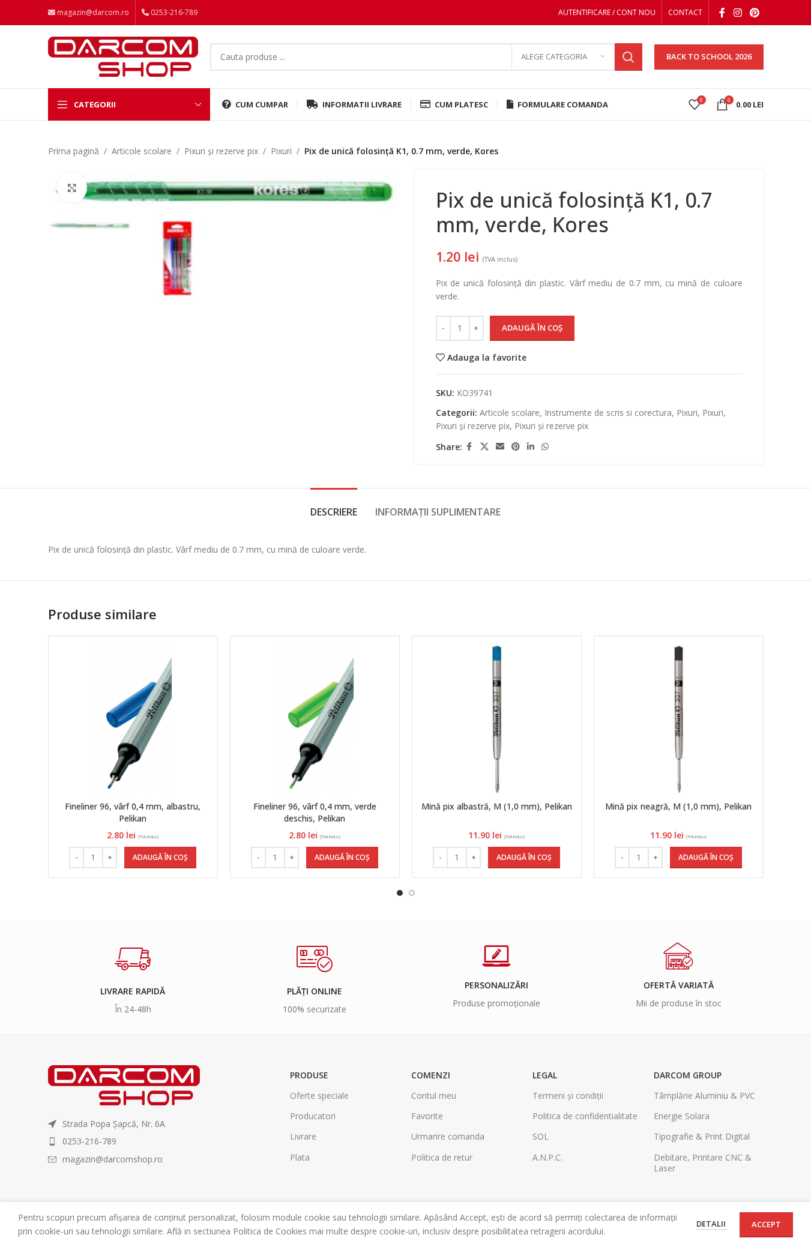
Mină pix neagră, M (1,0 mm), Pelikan (678, 806)
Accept (766, 1224)
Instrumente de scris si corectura (608, 412)
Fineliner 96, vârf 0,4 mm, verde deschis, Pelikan (314, 812)
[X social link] (484, 447)
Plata (300, 1157)
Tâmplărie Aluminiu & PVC (704, 1095)
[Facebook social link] (722, 13)
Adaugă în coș (532, 327)
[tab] (333, 506)
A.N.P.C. (547, 1157)
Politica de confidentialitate (585, 1116)
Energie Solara (682, 1116)
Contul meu (433, 1095)
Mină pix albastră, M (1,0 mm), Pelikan (496, 806)
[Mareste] (72, 188)
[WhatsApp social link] (545, 447)
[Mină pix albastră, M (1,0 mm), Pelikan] (496, 720)
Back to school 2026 (709, 56)
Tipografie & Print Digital (702, 1136)
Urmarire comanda (447, 1136)
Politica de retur (441, 1157)
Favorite (427, 1116)
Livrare (303, 1136)
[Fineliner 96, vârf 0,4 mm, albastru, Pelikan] (133, 720)
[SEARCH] (628, 57)
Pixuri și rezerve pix (221, 151)
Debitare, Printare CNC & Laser (703, 1163)
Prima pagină (73, 151)
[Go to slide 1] (400, 893)
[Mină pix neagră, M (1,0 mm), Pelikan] (678, 720)
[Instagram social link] (737, 13)
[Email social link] (500, 447)
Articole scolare (142, 151)
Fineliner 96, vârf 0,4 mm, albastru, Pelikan (132, 812)
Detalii (712, 1223)
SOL (540, 1136)
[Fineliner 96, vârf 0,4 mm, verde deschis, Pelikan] (315, 720)
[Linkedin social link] (530, 447)
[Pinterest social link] (754, 13)
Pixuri (281, 151)
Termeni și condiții (567, 1095)
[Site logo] (123, 55)
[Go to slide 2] (412, 893)
